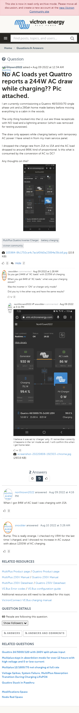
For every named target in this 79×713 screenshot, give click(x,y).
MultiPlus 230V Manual (15, 577)
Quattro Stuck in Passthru (18, 682)
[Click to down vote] (11, 297)
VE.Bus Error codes (13, 588)
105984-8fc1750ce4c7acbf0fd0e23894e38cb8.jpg (36, 252)
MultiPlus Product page (16, 571)
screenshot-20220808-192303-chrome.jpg (44, 454)
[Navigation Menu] (5, 38)
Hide (18, 263)
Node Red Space (12, 697)
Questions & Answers (29, 48)
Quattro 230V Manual (45, 577)
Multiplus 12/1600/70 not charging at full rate (30, 667)
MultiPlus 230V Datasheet (18, 583)
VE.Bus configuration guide (44, 588)
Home (8, 48)
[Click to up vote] (9, 297)
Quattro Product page (46, 571)
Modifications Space (15, 692)
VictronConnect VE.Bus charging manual (27, 600)
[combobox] (44, 38)
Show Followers (13, 623)
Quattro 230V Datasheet (50, 583)
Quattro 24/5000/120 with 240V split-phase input (33, 652)
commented (24, 271)
